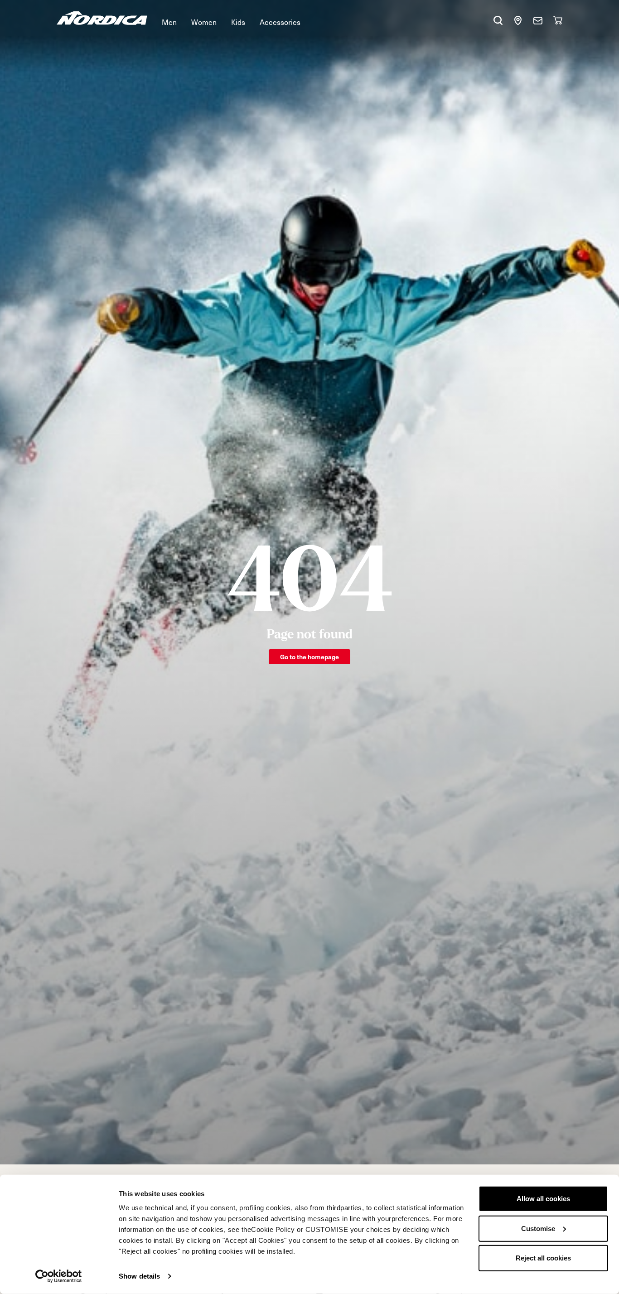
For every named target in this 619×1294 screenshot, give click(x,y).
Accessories (280, 21)
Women (204, 21)
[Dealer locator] (517, 20)
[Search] (498, 20)
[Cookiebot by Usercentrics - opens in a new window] (58, 1276)
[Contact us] (537, 20)
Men (169, 21)
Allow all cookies (543, 1198)
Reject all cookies (543, 1258)
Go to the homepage (309, 656)
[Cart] (557, 20)
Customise (538, 1228)
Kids (238, 21)
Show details (139, 1276)
